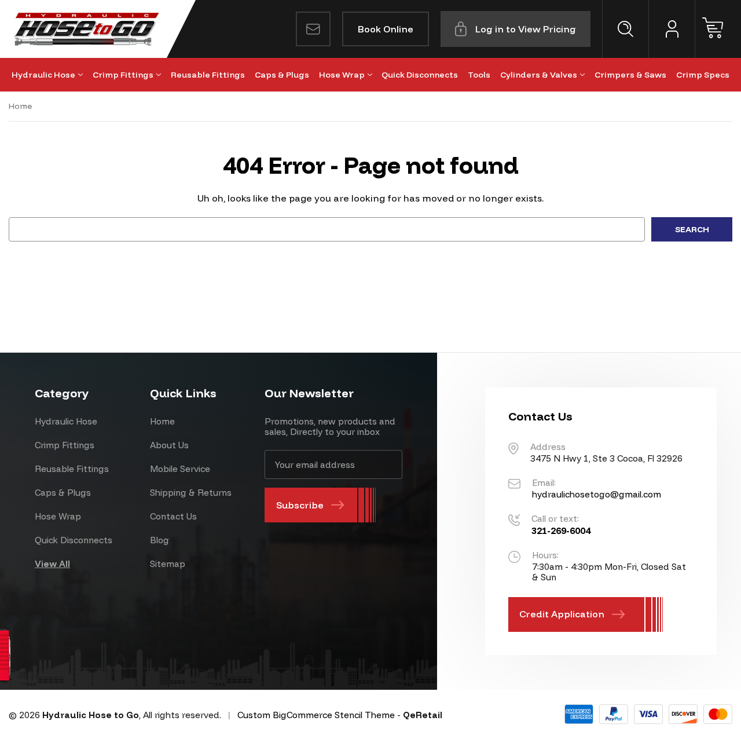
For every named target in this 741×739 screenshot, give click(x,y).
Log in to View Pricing (525, 29)
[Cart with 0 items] (718, 29)
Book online (385, 29)
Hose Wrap (342, 74)
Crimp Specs (702, 74)
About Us (169, 445)
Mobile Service (180, 468)
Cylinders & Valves (538, 74)
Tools (479, 74)
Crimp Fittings (123, 74)
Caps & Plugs (282, 74)
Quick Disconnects (419, 74)
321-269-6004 (560, 530)
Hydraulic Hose (43, 74)
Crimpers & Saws (630, 74)
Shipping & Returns (191, 492)
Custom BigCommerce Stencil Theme (316, 714)
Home (162, 421)
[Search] (625, 29)
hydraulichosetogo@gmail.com (596, 494)
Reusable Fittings (208, 74)
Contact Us (173, 516)
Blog (159, 540)
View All (52, 563)
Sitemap (167, 563)
